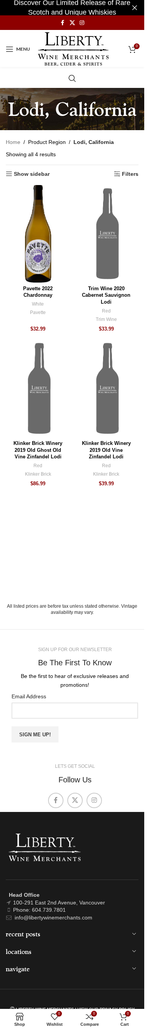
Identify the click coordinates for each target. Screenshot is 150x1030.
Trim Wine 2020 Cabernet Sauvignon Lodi (106, 295)
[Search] (72, 78)
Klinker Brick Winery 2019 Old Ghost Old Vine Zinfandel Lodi (37, 450)
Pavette (38, 312)
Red (106, 311)
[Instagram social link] (82, 23)
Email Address (29, 696)
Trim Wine (106, 319)
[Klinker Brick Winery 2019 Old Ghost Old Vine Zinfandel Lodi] (38, 388)
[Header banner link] (72, 7)
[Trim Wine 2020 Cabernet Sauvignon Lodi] (106, 234)
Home (13, 142)
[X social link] (72, 23)
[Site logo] (73, 49)
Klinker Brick (38, 474)
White (38, 304)
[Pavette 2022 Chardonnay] (38, 234)
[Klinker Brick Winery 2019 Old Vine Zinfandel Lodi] (106, 388)
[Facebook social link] (62, 23)
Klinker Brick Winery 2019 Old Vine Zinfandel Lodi (106, 450)
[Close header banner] (134, 7)
